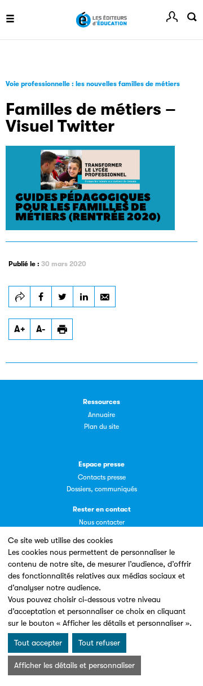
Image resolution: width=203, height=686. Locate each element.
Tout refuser (99, 642)
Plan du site (101, 427)
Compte (172, 17)
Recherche (191, 17)
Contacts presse (102, 477)
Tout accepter (38, 642)
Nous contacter (102, 522)
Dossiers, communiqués (102, 489)
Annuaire (101, 415)
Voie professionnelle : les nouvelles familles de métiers (93, 84)
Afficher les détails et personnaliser (74, 665)
